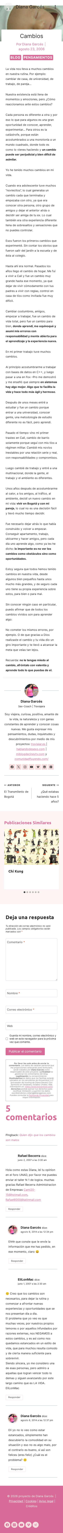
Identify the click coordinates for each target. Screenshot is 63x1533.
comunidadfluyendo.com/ (31, 759)
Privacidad (16, 1501)
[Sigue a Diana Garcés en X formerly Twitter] (18, 767)
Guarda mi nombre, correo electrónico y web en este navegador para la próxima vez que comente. (32, 1038)
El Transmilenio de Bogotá (16, 791)
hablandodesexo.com (30, 749)
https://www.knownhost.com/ (39, 1086)
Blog (15, 57)
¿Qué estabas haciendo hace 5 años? (48, 793)
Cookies (31, 1501)
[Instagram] (14, 1525)
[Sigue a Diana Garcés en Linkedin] (44, 767)
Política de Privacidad (39, 1095)
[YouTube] (21, 1525)
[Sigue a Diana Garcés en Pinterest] (51, 767)
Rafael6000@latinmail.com (23, 1199)
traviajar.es (38, 744)
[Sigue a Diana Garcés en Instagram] (25, 767)
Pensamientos (38, 57)
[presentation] (31, 847)
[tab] (24, 892)
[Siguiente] (53, 859)
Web (10, 1025)
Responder (14, 1209)
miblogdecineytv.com (30, 754)
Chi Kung (15, 871)
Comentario (16, 942)
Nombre (13, 993)
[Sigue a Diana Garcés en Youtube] (31, 767)
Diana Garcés (31, 701)
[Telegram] (36, 1525)
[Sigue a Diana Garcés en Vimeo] (38, 767)
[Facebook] (7, 1525)
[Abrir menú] (55, 7)
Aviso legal (46, 1501)
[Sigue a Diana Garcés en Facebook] (12, 767)
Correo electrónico (20, 1009)
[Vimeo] (28, 1525)
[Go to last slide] (10, 859)
